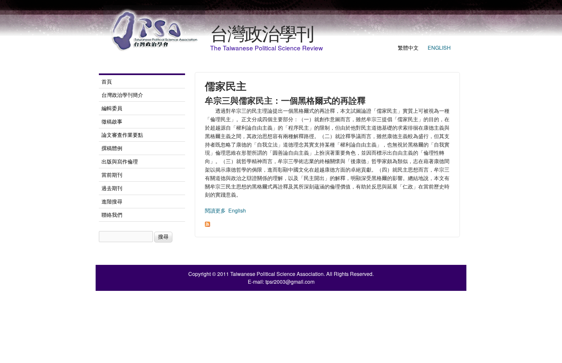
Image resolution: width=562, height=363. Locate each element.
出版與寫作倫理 (119, 161)
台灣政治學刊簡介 (122, 94)
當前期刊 (111, 174)
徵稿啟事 (111, 121)
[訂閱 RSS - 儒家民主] (207, 224)
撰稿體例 (111, 148)
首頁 (106, 81)
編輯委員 (111, 108)
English (439, 47)
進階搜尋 (111, 201)
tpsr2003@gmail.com (289, 281)
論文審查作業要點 (122, 134)
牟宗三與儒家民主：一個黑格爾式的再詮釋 (285, 100)
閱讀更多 (215, 210)
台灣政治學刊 (262, 32)
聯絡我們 (111, 214)
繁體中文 (408, 47)
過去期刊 (111, 188)
